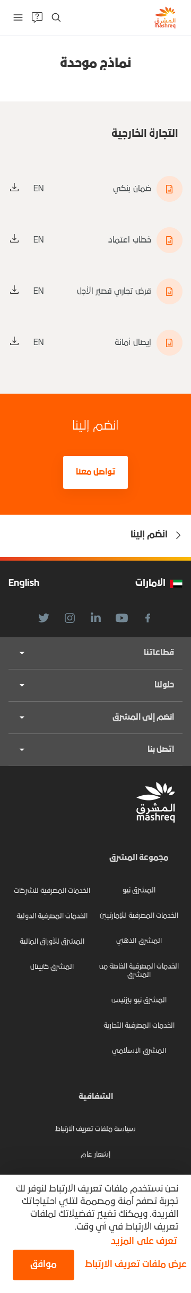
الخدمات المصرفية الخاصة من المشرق (139, 971)
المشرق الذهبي (138, 941)
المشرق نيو (139, 890)
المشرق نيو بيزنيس (139, 1000)
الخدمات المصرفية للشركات (52, 891)
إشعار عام (95, 1154)
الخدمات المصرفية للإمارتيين (139, 915)
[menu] (18, 17)
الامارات (150, 584)
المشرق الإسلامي (139, 1051)
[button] (134, 1265)
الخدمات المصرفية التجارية (139, 1025)
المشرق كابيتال (52, 967)
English (23, 584)
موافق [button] (43, 1265)
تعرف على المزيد (144, 1241)
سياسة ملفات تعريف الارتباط (95, 1129)
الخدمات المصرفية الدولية (52, 916)
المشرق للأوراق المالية (52, 941)
